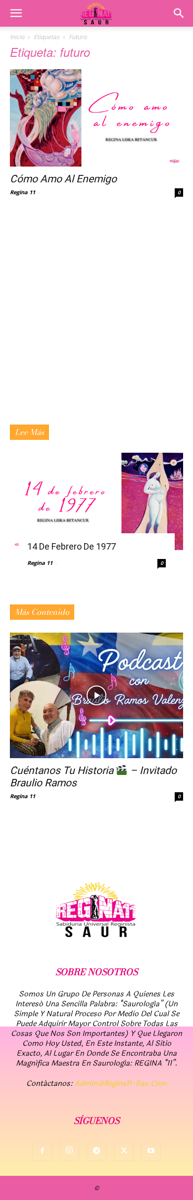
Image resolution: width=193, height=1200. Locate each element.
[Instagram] (69, 1150)
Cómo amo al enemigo (63, 179)
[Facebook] (42, 1151)
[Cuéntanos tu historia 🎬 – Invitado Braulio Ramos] (96, 695)
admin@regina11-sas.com (121, 1083)
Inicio (17, 37)
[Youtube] (151, 1151)
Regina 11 (22, 192)
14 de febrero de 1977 (71, 546)
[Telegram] (96, 1151)
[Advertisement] (96, 323)
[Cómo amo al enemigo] (96, 118)
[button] (16, 13)
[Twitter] (124, 1151)
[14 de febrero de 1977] (96, 501)
